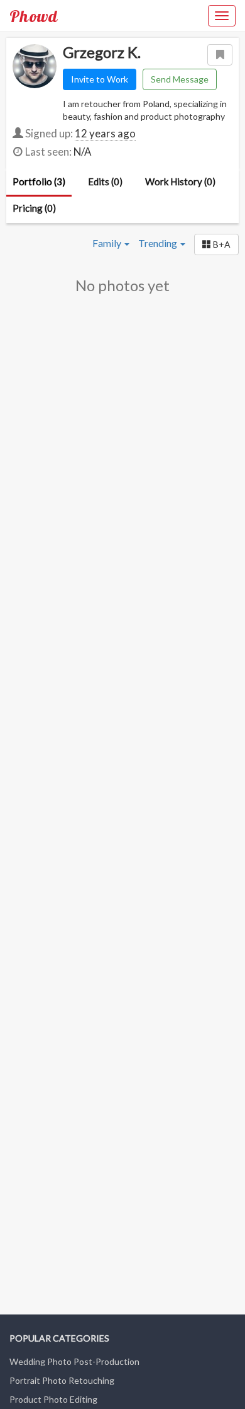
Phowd (33, 16)
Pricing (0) (34, 208)
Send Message (180, 79)
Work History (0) (180, 181)
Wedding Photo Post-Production (74, 1361)
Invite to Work (99, 79)
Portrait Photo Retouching (61, 1380)
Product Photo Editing (53, 1399)
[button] (216, 244)
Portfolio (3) (39, 181)
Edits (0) (105, 181)
